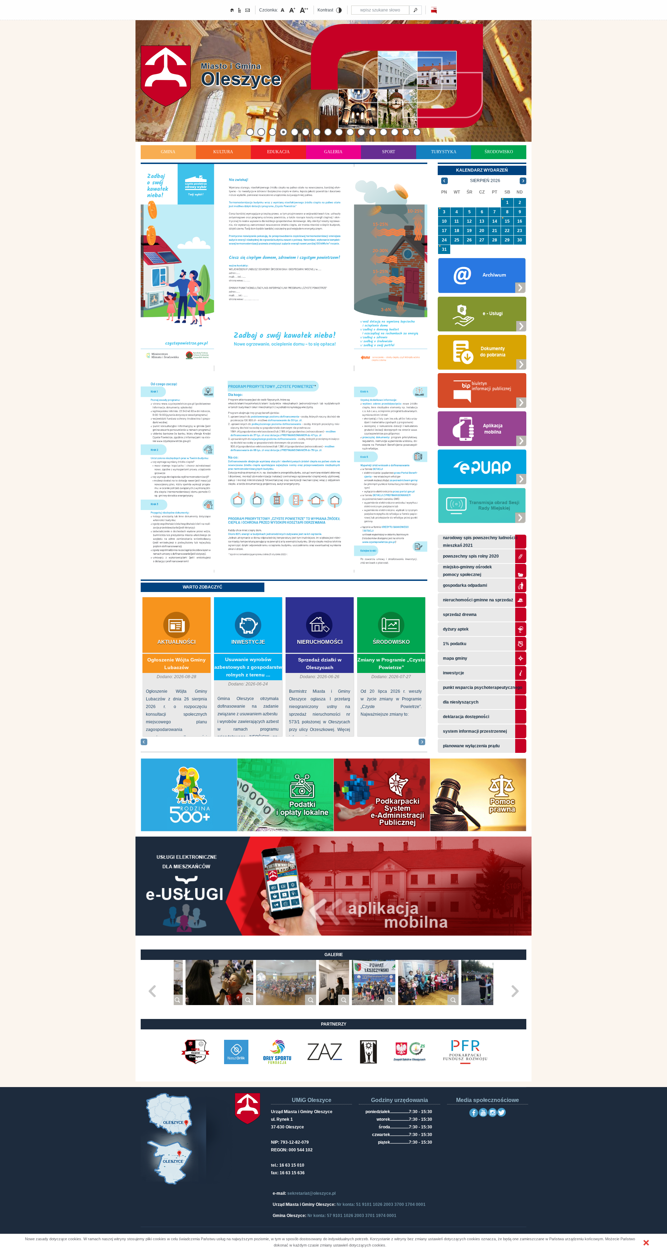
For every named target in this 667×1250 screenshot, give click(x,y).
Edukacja (278, 151)
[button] (646, 1242)
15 (507, 221)
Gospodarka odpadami (465, 585)
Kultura (223, 151)
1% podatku (455, 643)
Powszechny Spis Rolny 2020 (471, 556)
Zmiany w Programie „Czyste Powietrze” (391, 663)
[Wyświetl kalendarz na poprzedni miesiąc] (444, 180)
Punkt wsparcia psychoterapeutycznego (482, 687)
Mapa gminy (455, 658)
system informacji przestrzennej (475, 731)
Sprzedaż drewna (460, 614)
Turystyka (443, 151)
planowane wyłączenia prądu (471, 745)
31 (444, 249)
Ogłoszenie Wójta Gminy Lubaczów (176, 663)
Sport (388, 151)
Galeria (333, 151)
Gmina (168, 151)
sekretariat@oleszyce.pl (311, 1193)
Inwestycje (248, 642)
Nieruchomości (320, 642)
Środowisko (499, 151)
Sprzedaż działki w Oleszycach (319, 663)
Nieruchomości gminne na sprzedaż (478, 600)
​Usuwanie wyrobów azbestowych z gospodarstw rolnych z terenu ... (248, 667)
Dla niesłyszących (460, 702)
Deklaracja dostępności (466, 716)
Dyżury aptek (456, 629)
